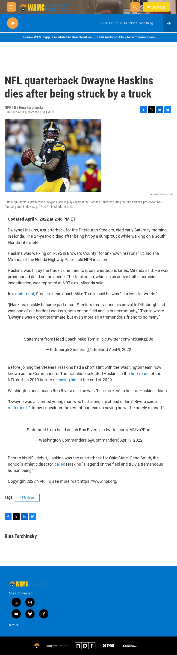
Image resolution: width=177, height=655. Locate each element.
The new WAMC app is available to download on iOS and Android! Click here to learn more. (88, 37)
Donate (158, 7)
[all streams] (170, 23)
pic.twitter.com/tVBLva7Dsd (124, 429)
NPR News (27, 497)
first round (140, 373)
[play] (12, 23)
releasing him (65, 379)
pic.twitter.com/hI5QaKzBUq (127, 339)
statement (24, 293)
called (59, 464)
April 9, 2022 (120, 349)
